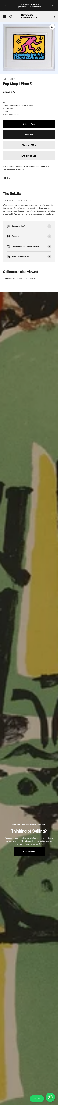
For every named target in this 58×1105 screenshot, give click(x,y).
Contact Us (29, 851)
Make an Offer (29, 145)
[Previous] (5, 5)
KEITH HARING (9, 79)
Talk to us (32, 278)
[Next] (52, 5)
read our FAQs (43, 166)
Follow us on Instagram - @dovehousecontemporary (29, 5)
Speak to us (20, 166)
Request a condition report (13, 170)
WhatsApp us (31, 166)
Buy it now (29, 134)
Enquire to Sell (29, 155)
